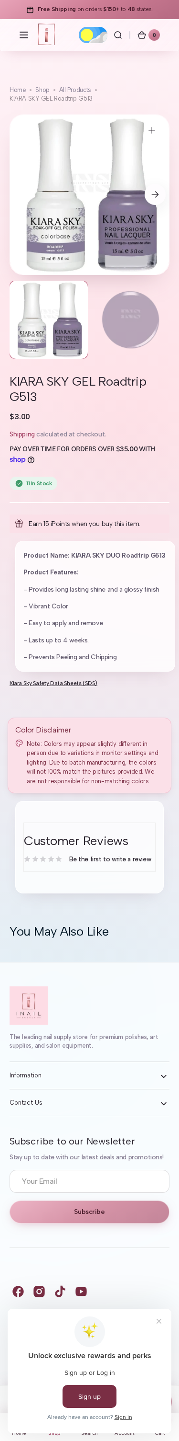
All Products (75, 89)
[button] (23, 35)
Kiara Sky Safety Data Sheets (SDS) (53, 683)
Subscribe (89, 1212)
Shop (42, 89)
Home (18, 89)
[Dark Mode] (93, 35)
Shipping (22, 434)
